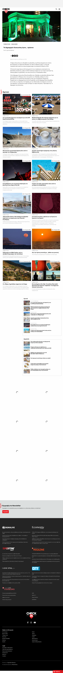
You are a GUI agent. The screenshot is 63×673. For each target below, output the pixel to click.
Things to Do (6, 44)
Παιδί (33, 631)
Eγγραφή (5, 511)
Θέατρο (4, 640)
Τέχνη (33, 633)
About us (4, 654)
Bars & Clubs (5, 633)
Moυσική (4, 636)
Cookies (4, 656)
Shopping (34, 635)
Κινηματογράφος (6, 638)
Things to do (6, 115)
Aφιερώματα (35, 638)
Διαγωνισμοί (35, 640)
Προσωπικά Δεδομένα (7, 651)
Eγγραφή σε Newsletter (7, 647)
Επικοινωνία (5, 652)
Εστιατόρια (4, 631)
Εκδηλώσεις (14, 44)
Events (3, 641)
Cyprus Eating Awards (36, 641)
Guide (33, 636)
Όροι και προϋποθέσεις (7, 649)
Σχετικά (6, 92)
